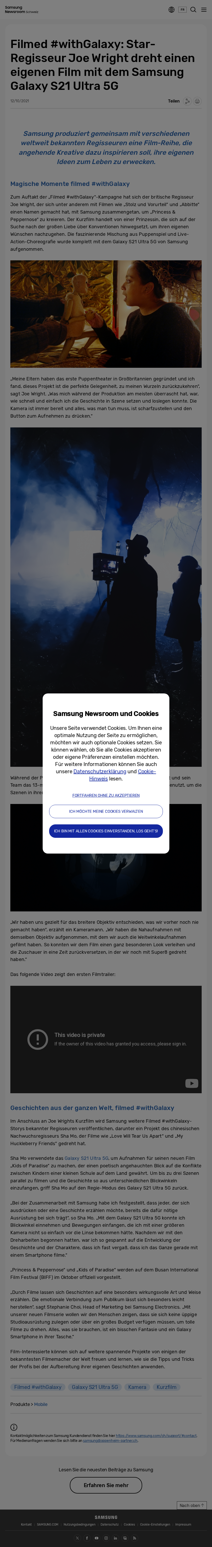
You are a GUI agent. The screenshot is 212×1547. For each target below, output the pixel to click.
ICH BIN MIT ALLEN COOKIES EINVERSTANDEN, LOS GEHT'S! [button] (106, 831)
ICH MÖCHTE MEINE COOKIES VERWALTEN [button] (106, 811)
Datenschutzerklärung (99, 771)
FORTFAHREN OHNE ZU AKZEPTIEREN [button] (106, 795)
